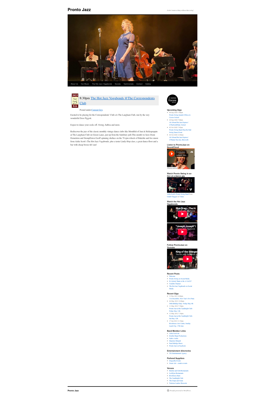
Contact (139, 83)
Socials (118, 83)
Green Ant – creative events (178, 363)
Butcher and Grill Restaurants (179, 371)
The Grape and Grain (176, 380)
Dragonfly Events (175, 361)
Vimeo (181, 196)
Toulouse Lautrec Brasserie (178, 383)
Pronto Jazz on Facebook (177, 346)
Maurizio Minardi (175, 341)
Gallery (148, 83)
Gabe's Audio (173, 338)
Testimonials (129, 83)
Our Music (85, 83)
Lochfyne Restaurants (176, 373)
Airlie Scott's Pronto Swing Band (178, 194)
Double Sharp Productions (178, 336)
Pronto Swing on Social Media (179, 278)
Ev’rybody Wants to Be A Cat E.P (180, 281)
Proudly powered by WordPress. (180, 390)
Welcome (172, 276)
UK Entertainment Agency (178, 353)
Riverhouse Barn (174, 375)
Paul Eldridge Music (176, 343)
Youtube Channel (175, 283)
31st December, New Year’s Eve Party (181, 298)
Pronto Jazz (79, 9)
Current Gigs (97, 109)
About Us (74, 83)
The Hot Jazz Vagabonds (102, 83)
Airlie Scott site (174, 333)
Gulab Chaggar (172, 196)
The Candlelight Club (176, 378)
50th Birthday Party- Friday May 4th (181, 303)
